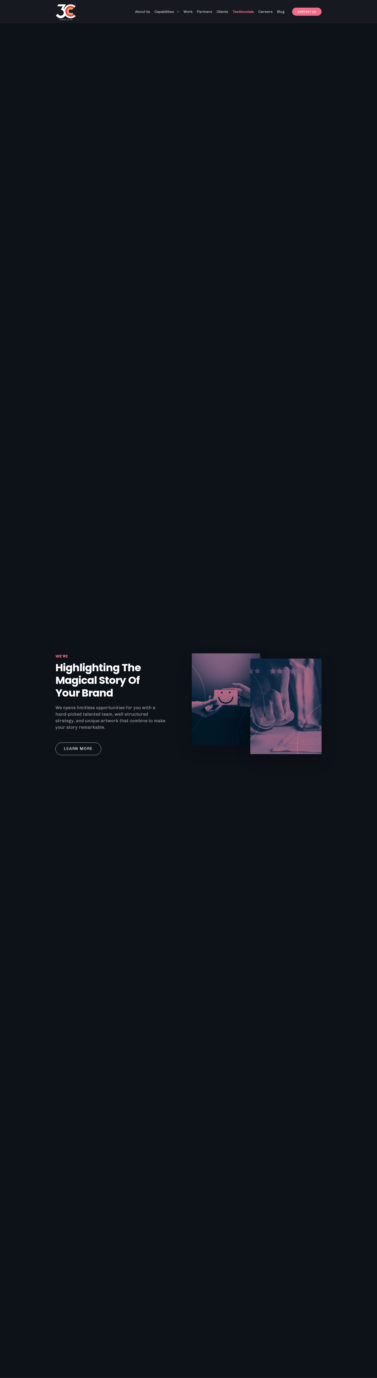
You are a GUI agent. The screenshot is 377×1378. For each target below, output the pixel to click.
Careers (265, 12)
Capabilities (164, 12)
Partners (204, 12)
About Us (142, 12)
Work (188, 12)
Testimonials (243, 12)
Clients (222, 12)
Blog (280, 12)
